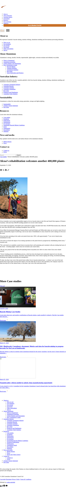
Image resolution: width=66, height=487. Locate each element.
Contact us (5, 23)
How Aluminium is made (10, 65)
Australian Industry (7, 17)
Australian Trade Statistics (10, 94)
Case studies (6, 117)
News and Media (7, 21)
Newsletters (6, 130)
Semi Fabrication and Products (15, 73)
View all (2, 286)
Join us (5, 50)
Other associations (8, 48)
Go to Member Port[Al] (34, 25)
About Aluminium (7, 15)
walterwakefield (10, 482)
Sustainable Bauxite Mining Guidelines (14, 125)
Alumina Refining (12, 68)
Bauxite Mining (11, 66)
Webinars (6, 131)
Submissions (6, 122)
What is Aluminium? (9, 60)
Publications (6, 120)
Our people (6, 45)
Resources (5, 20)
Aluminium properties (9, 62)
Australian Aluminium (9, 89)
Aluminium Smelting (12, 69)
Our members (7, 44)
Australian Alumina (8, 87)
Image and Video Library (14, 454)
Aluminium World (12, 445)
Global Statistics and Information (16, 416)
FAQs (5, 126)
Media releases (7, 141)
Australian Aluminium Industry (11, 84)
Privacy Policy (16, 479)
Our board (6, 47)
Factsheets (6, 119)
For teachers (6, 123)
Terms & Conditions (25, 479)
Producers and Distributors (10, 92)
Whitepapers (6, 128)
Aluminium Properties (13, 414)
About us (5, 14)
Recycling (9, 71)
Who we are (6, 42)
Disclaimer (9, 479)
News (5, 143)
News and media (8, 450)
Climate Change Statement (10, 105)
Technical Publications (13, 442)
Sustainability (6, 18)
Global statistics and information (12, 63)
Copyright (3, 479)
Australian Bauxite (8, 86)
